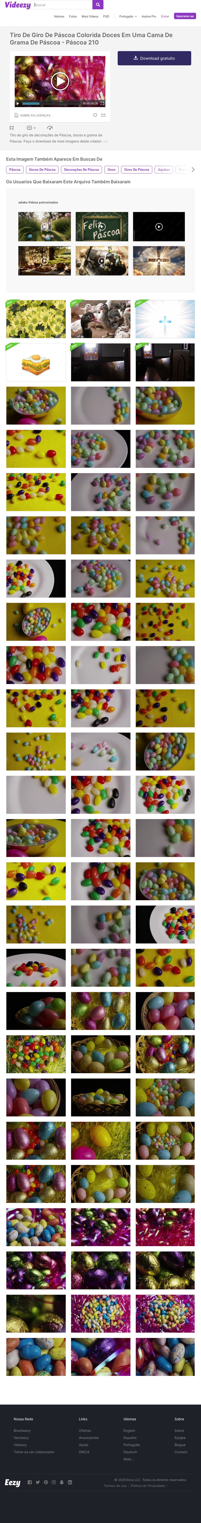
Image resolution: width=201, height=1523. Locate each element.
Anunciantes (89, 1438)
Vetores (59, 16)
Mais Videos (90, 16)
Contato (181, 1452)
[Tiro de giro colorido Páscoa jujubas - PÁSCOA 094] (36, 795)
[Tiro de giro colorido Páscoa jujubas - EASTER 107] (101, 405)
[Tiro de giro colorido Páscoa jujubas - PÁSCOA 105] (165, 838)
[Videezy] (18, 5)
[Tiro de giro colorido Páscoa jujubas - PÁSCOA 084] (36, 492)
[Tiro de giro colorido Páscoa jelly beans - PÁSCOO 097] (101, 751)
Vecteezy (21, 1438)
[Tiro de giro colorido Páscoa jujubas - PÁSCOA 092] (101, 795)
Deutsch (130, 1452)
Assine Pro (149, 16)
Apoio (83, 1445)
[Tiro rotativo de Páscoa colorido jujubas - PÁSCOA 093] (101, 881)
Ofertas (85, 1430)
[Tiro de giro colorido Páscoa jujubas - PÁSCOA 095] (101, 665)
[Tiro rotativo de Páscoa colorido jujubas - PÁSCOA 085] (36, 578)
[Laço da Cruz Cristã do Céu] (165, 319)
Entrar (165, 16)
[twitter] (38, 1482)
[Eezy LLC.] (12, 1482)
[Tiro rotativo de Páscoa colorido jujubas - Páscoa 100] (101, 492)
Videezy (20, 1445)
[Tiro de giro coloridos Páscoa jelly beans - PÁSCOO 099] (101, 449)
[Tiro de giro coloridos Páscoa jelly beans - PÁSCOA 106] (165, 665)
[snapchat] (62, 1482)
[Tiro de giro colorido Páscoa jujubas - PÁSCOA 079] (165, 708)
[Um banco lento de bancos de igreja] (101, 362)
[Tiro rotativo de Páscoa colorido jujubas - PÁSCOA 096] (36, 968)
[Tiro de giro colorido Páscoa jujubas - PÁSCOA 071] (36, 838)
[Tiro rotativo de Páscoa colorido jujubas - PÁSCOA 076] (36, 751)
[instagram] (54, 1482)
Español (130, 1438)
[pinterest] (46, 1482)
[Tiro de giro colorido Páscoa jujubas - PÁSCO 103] (165, 492)
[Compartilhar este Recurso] (104, 115)
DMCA (84, 1452)
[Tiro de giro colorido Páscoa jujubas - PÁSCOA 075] (36, 535)
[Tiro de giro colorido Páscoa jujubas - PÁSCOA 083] (36, 881)
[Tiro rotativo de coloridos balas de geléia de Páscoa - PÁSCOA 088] (101, 708)
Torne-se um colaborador (34, 1452)
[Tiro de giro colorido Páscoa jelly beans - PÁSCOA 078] (165, 622)
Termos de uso (115, 1486)
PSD (106, 16)
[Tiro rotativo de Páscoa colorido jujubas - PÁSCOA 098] (101, 578)
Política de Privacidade (148, 1486)
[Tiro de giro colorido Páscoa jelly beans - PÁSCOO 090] (165, 795)
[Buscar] (97, 4)
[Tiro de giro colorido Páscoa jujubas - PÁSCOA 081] (36, 708)
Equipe (180, 1438)
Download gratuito (157, 58)
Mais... (129, 1459)
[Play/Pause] (18, 103)
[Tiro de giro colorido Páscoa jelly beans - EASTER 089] (101, 622)
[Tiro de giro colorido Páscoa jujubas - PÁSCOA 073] (165, 578)
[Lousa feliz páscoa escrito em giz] (102, 228)
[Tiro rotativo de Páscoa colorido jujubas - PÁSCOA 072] (165, 405)
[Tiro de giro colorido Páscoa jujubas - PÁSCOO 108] (165, 535)
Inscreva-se (185, 16)
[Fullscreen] (102, 103)
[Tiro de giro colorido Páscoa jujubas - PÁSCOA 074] (101, 535)
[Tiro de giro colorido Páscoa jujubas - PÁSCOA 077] (36, 924)
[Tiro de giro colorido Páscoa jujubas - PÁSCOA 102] (101, 924)
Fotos (73, 16)
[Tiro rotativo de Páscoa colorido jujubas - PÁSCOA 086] (165, 924)
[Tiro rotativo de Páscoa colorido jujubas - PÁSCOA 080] (165, 968)
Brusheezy (22, 1430)
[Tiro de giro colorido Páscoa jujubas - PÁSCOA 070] (36, 405)
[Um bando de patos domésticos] (101, 319)
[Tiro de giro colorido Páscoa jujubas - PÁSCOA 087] (101, 838)
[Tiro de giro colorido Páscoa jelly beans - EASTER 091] (36, 665)
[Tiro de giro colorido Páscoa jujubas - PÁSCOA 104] (101, 968)
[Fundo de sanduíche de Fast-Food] (36, 362)
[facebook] (30, 1482)
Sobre (179, 1430)
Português (132, 1445)
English (129, 1430)
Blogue (180, 1445)
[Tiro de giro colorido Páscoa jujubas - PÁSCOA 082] (36, 449)
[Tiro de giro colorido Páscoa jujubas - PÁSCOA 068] (165, 751)
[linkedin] (70, 1482)
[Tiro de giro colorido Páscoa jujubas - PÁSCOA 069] (165, 881)
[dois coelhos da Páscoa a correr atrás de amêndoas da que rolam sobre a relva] (44, 228)
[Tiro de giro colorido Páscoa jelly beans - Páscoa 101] (165, 449)
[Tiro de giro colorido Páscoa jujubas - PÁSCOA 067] (36, 622)
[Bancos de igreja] (165, 362)
